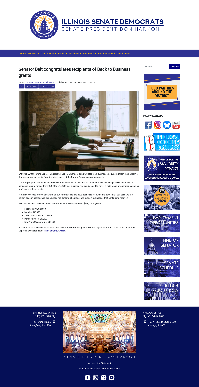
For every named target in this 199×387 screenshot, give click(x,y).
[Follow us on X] (105, 376)
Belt (21, 86)
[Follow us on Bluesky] (167, 124)
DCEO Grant (32, 86)
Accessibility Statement (99, 363)
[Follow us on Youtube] (112, 376)
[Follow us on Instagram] (158, 124)
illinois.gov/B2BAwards (54, 230)
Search (175, 66)
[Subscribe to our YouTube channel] (176, 124)
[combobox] (156, 66)
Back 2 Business (47, 86)
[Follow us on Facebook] (148, 124)
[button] (33, 53)
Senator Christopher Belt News (40, 82)
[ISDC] (98, 24)
